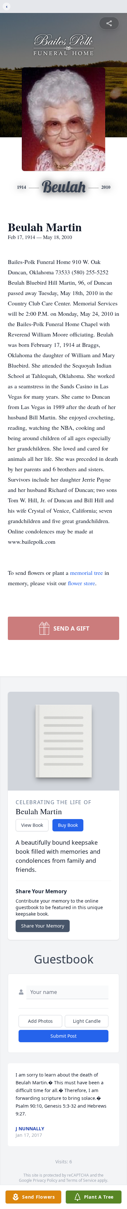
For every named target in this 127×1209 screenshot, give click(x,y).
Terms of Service (81, 1180)
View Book (32, 825)
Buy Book (68, 825)
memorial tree (86, 572)
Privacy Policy (45, 1180)
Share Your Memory (42, 926)
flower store (81, 583)
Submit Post (63, 1036)
